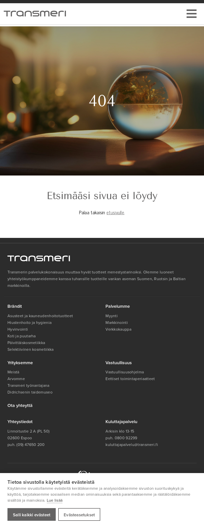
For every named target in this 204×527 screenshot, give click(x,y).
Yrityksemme (20, 362)
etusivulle (115, 212)
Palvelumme (117, 306)
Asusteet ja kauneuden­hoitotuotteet (40, 315)
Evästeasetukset (79, 515)
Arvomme (16, 378)
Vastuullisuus (118, 362)
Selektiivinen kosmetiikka (30, 349)
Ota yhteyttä (20, 405)
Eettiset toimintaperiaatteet (130, 378)
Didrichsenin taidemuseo (29, 392)
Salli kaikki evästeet (31, 515)
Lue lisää (55, 500)
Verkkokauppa (118, 329)
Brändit (14, 306)
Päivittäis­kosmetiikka (26, 342)
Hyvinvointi (17, 329)
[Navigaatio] (192, 13)
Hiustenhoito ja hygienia (29, 322)
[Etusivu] (35, 13)
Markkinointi (116, 322)
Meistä (13, 372)
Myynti (111, 315)
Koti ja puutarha (21, 336)
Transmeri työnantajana (28, 385)
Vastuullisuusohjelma (124, 372)
